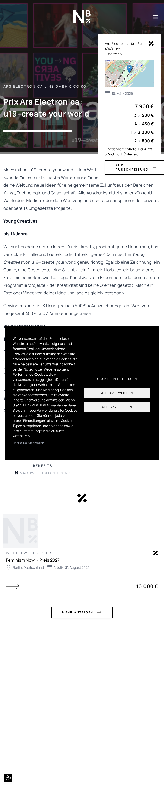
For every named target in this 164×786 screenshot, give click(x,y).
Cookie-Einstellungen (117, 379)
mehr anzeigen (77, 612)
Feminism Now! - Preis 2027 (33, 560)
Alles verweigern (117, 393)
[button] (129, 69)
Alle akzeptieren (117, 407)
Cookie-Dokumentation (28, 443)
